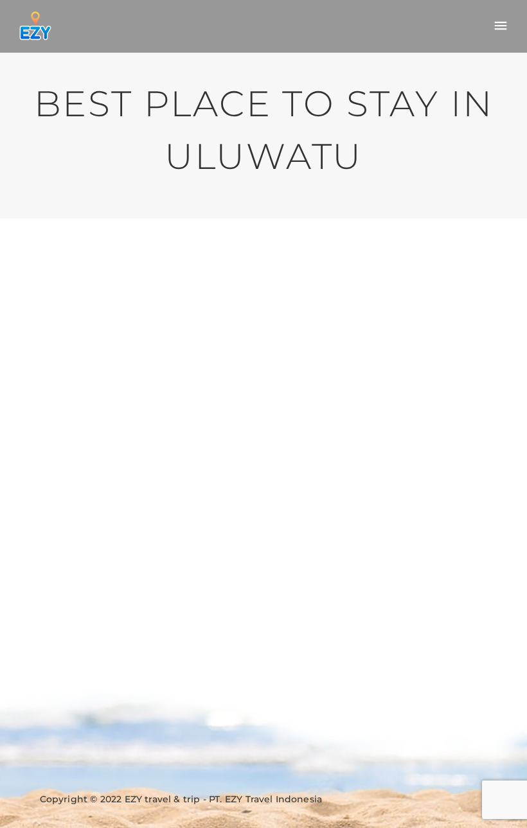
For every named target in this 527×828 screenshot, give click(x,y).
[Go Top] (503, 799)
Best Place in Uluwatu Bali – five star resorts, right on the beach (139, 301)
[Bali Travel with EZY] (35, 25)
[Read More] (34, 579)
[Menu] (500, 26)
